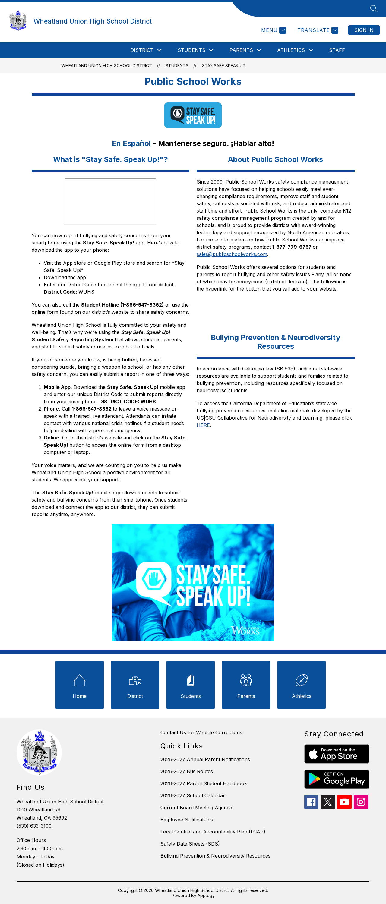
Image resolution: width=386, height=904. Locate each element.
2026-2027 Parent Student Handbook (203, 783)
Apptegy (206, 895)
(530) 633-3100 (34, 826)
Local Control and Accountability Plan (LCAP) (212, 832)
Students (191, 50)
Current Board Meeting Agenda (196, 808)
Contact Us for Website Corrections (201, 732)
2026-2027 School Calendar (192, 795)
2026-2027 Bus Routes (186, 771)
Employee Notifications (186, 820)
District (141, 50)
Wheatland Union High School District (106, 65)
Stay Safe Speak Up (223, 65)
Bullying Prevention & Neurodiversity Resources (215, 856)
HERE (203, 425)
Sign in (364, 30)
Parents (241, 50)
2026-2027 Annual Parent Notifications (205, 759)
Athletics (291, 50)
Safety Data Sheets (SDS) (190, 844)
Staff (337, 50)
